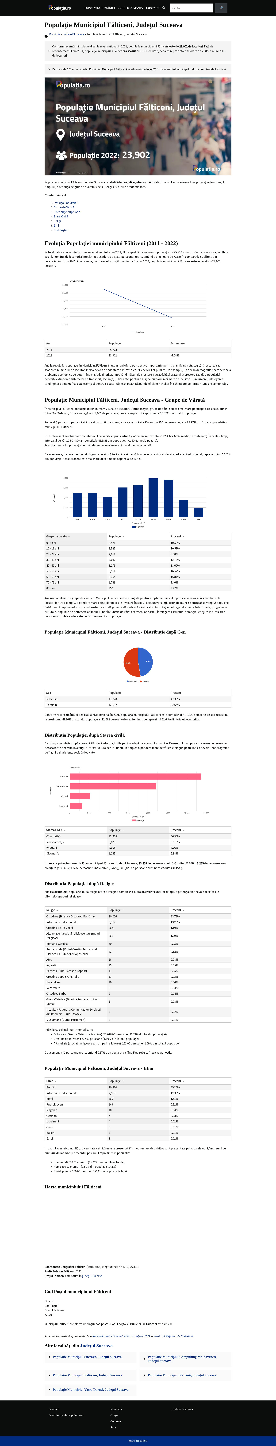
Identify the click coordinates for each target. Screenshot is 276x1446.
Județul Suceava (73, 34)
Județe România (130, 7)
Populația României (99, 7)
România (54, 34)
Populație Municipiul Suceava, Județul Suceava (87, 1357)
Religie (50, 910)
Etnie (49, 1081)
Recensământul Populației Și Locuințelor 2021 (121, 1336)
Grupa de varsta (56, 536)
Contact (152, 7)
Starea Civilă (54, 830)
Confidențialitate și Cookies (66, 1415)
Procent (176, 536)
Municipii (116, 1409)
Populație (115, 536)
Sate (113, 1427)
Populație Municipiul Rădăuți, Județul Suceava (182, 1375)
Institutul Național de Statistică (173, 1336)
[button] (164, 8)
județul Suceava (92, 1276)
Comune (115, 1421)
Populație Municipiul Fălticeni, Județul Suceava (87, 1375)
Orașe (114, 1415)
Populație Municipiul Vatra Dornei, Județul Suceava (91, 1390)
